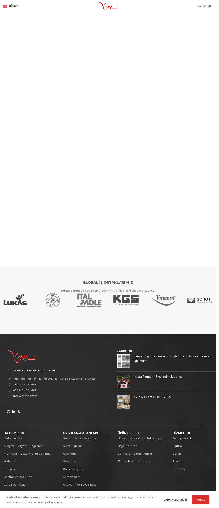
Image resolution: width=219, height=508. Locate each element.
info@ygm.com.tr (25, 396)
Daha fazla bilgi (175, 499)
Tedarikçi (179, 469)
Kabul (200, 499)
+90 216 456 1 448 (25, 384)
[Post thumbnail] (123, 361)
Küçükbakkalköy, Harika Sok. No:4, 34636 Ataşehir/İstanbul (54, 379)
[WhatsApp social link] (204, 6)
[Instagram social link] (8, 412)
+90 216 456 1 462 (24, 390)
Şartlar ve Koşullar (18, 477)
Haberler (10, 461)
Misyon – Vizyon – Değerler (23, 446)
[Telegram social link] (210, 6)
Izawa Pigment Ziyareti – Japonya (158, 376)
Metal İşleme (73, 446)
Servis (177, 454)
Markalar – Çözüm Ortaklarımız (27, 454)
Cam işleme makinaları (135, 454)
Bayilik (177, 461)
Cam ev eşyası (73, 469)
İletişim (9, 469)
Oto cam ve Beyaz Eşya (80, 484)
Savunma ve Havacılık (79, 438)
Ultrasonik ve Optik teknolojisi (140, 438)
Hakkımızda (13, 438)
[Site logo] (108, 6)
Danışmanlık (182, 438)
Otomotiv (70, 454)
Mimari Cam (72, 477)
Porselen (69, 461)
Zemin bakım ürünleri (134, 461)
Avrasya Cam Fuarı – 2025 (152, 397)
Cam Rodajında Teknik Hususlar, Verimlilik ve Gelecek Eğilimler (172, 359)
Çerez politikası (15, 484)
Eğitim (177, 446)
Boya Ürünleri (127, 446)
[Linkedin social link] (199, 6)
